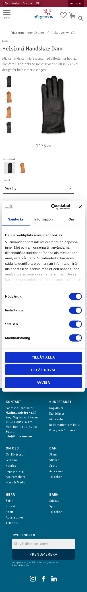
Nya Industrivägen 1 (19, 412)
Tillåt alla (43, 357)
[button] (6, 16)
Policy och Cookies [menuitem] (62, 430)
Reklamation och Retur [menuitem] (64, 424)
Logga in (75, 3)
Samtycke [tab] (15, 219)
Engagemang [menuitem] (15, 471)
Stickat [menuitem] (54, 460)
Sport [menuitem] (53, 465)
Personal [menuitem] (12, 460)
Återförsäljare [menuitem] (16, 477)
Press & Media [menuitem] (16, 482)
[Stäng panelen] (80, 206)
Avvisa (43, 382)
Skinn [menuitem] (53, 454)
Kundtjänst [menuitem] (56, 413)
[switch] (75, 310)
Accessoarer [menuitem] (58, 471)
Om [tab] (71, 219)
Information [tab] (43, 219)
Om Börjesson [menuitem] (15, 454)
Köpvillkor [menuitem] (56, 408)
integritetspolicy (20, 565)
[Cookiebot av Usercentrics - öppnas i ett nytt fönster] (52, 207)
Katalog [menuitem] (11, 465)
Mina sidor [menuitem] (56, 419)
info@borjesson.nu (19, 436)
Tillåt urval (43, 370)
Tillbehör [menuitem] (55, 477)
